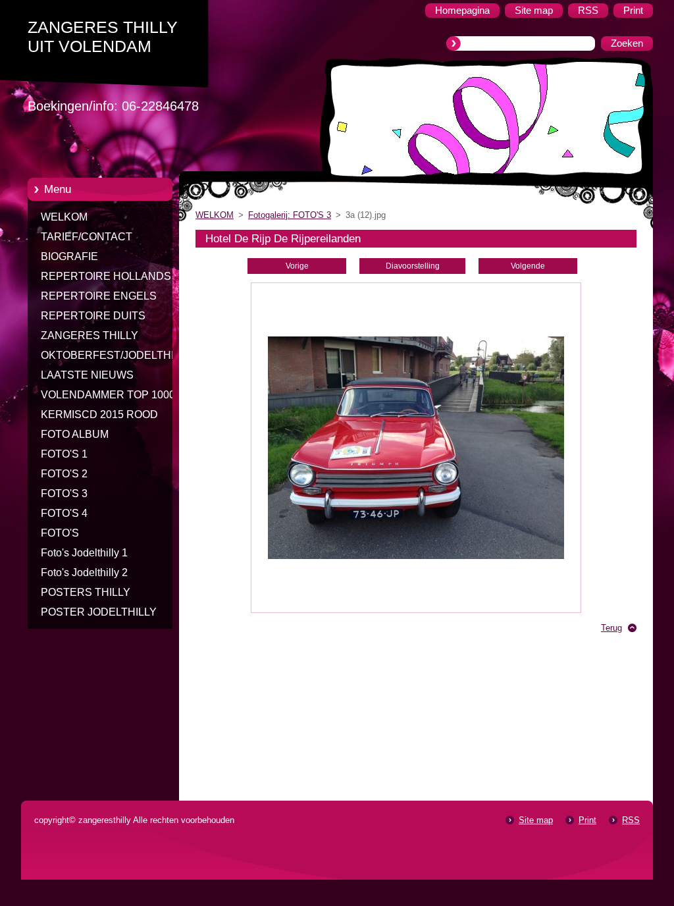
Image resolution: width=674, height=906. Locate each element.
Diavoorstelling (413, 266)
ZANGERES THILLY (89, 335)
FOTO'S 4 (64, 513)
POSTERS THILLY (85, 592)
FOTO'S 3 (64, 493)
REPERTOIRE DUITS (93, 315)
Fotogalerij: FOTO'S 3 (289, 215)
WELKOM (64, 217)
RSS (631, 820)
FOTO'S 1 (64, 454)
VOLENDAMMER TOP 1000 (108, 394)
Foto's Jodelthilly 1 (84, 552)
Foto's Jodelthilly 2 (84, 572)
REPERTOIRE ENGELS (99, 296)
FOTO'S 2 (64, 473)
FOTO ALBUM (75, 434)
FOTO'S (60, 533)
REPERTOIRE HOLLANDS (106, 276)
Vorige (297, 266)
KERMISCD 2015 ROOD (99, 414)
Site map (536, 820)
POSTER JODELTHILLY (99, 612)
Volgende (528, 266)
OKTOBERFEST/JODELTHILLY (116, 355)
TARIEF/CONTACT (86, 236)
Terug (611, 628)
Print (587, 820)
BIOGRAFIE (69, 256)
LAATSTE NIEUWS (87, 375)
